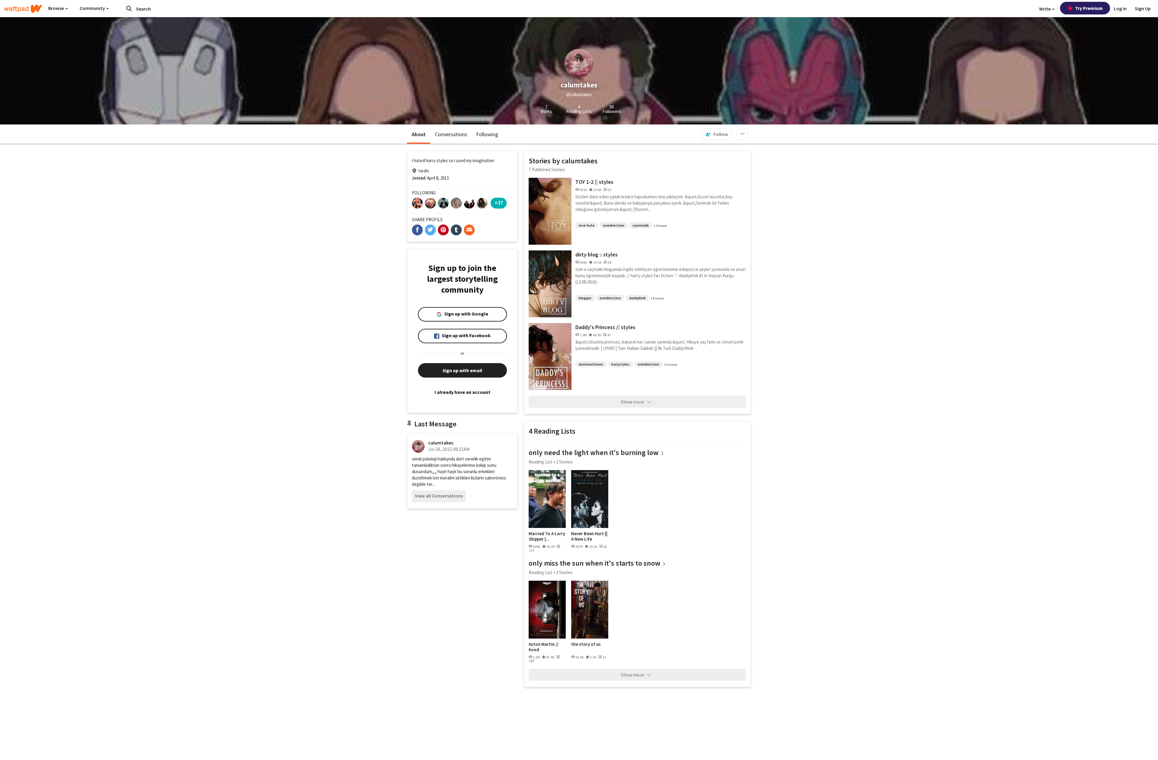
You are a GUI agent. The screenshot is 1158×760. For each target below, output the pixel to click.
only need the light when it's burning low (594, 452)
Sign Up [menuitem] (1143, 8)
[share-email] (469, 230)
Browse (56, 8)
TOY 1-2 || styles (594, 181)
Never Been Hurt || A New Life (589, 536)
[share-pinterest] (443, 230)
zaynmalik (640, 225)
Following (487, 134)
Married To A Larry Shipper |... (547, 536)
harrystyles (620, 364)
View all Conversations (439, 496)
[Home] (23, 9)
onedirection (613, 225)
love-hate (587, 225)
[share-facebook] (417, 230)
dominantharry (591, 364)
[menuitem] (717, 134)
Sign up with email (462, 370)
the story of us (586, 644)
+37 (499, 202)
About (419, 134)
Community (93, 8)
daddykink (637, 298)
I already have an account (462, 392)
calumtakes (440, 442)
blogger (585, 298)
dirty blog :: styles (596, 254)
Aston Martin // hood (543, 647)
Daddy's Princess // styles (605, 327)
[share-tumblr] (456, 230)
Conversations (451, 134)
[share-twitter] (430, 230)
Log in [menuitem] (1120, 8)
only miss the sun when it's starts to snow (594, 563)
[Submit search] (129, 8)
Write (1045, 9)
